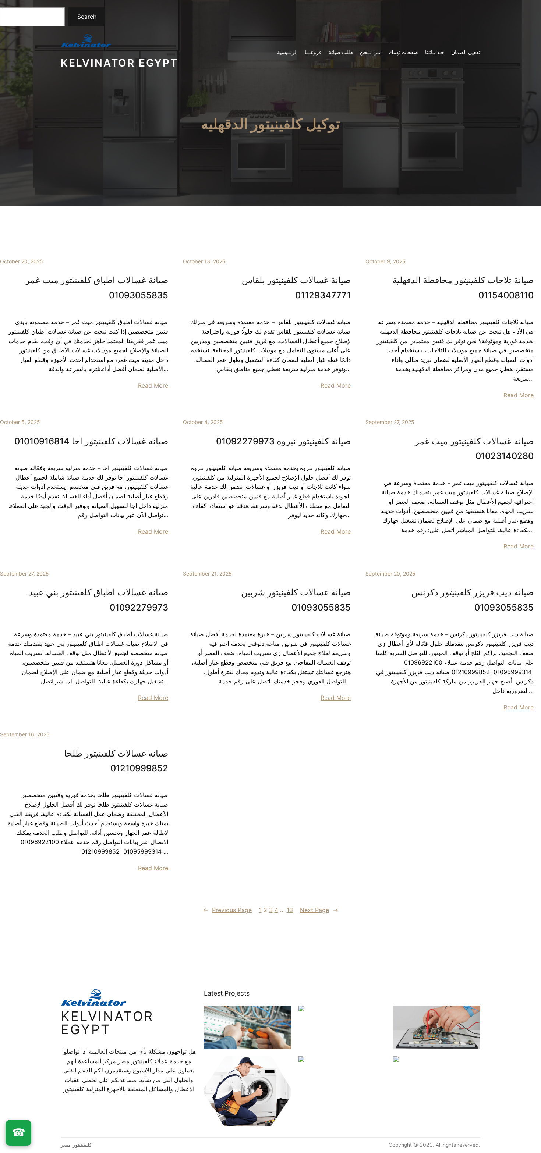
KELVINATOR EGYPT (119, 63)
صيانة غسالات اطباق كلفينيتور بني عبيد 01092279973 (98, 599)
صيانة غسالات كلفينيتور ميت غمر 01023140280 (474, 448)
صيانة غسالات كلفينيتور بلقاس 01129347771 (296, 287)
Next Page (319, 910)
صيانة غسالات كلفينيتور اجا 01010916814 (91, 441)
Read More (153, 385)
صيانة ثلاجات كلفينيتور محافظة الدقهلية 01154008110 (463, 287)
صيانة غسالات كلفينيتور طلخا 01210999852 (116, 760)
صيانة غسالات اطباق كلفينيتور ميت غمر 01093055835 (96, 287)
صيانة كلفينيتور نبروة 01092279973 (283, 441)
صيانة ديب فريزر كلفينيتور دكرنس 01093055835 (472, 599)
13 (290, 910)
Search (86, 16)
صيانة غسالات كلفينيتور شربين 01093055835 (296, 599)
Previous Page (227, 910)
